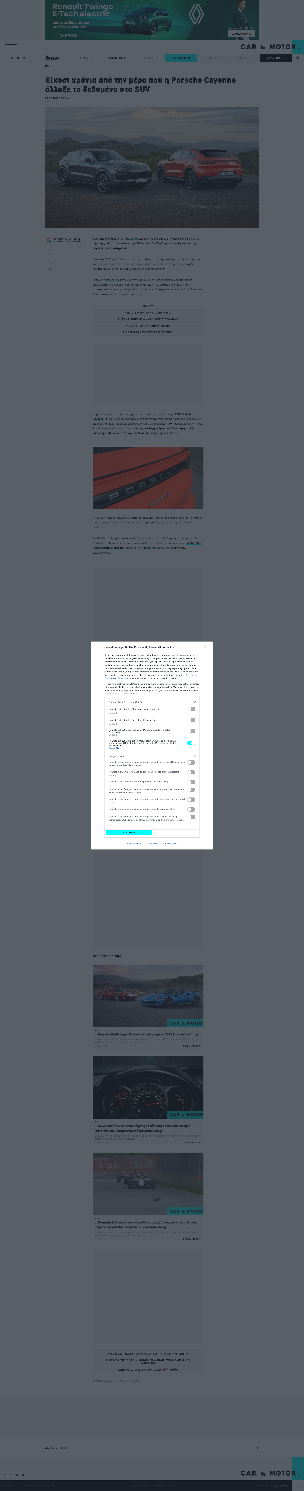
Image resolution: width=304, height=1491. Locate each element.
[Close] (207, 648)
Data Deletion (134, 843)
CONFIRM (129, 832)
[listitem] (152, 702)
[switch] (191, 709)
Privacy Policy (170, 843)
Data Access (152, 843)
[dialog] (152, 745)
